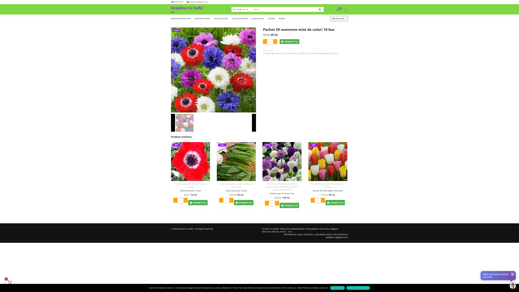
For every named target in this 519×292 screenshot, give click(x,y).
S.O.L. (290, 231)
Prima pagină (312, 229)
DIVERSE (302, 53)
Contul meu (324, 229)
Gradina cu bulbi (187, 8)
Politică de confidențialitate (292, 229)
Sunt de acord (337, 288)
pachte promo (332, 53)
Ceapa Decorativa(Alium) (277, 184)
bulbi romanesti (225, 184)
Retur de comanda (270, 231)
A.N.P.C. (283, 231)
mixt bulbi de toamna (316, 53)
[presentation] (173, 123)
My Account (338, 18)
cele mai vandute (280, 187)
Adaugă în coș (291, 41)
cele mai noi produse (289, 53)
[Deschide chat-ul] (513, 286)
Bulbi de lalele (315, 184)
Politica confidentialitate (358, 288)
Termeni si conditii (270, 229)
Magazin (334, 229)
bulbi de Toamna (189, 184)
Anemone (275, 53)
